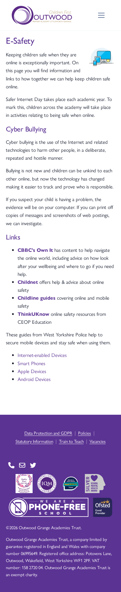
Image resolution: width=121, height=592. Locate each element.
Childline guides (37, 297)
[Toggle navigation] (101, 15)
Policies (84, 433)
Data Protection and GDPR (48, 433)
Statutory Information (34, 441)
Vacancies (98, 441)
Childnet (28, 281)
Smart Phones (31, 363)
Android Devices (34, 378)
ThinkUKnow (33, 313)
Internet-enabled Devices (42, 354)
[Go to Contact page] (11, 465)
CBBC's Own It (35, 249)
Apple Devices (32, 371)
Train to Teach (71, 441)
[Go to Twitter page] (33, 465)
